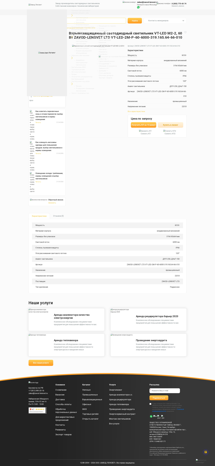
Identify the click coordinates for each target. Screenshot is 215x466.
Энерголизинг (115, 390)
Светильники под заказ (80, 81)
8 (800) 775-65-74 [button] (179, 4)
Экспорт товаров (105, 78)
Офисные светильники (80, 55)
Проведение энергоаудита (151, 340)
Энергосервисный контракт (122, 414)
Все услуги (114, 423)
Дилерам (102, 71)
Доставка (60, 399)
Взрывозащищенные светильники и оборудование (79, 32)
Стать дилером (105, 73)
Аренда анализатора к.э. (120, 394)
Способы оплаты (63, 404)
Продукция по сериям (107, 26)
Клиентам (103, 59)
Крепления (80, 22)
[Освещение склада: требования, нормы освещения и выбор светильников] (32, 182)
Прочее (79, 86)
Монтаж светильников (120, 419)
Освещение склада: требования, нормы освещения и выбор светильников (49, 176)
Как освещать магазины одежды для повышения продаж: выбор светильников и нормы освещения (48, 146)
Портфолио (103, 54)
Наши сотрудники (106, 38)
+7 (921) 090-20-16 (36, 391)
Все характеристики (136, 111)
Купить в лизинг (170, 125)
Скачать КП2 (170, 134)
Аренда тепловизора (66, 340)
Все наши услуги (41, 363)
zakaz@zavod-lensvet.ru (147, 2)
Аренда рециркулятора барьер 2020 (157, 316)
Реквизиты (103, 52)
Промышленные (90, 394)
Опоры (74, 74)
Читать (38, 122)
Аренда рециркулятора (120, 399)
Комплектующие (82, 25)
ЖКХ (84, 409)
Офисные (86, 404)
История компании (106, 33)
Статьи (101, 35)
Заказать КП (104, 68)
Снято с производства (80, 93)
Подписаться (159, 398)
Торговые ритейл (78, 70)
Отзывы (102, 47)
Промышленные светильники (82, 27)
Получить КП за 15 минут (144, 125)
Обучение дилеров (106, 75)
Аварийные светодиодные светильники (82, 62)
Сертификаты (104, 45)
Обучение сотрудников (108, 66)
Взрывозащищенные (92, 399)
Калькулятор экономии (128, 56)
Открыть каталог (90, 419)
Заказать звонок (178, 6)
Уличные (86, 390)
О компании (103, 31)
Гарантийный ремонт (107, 61)
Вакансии (102, 42)
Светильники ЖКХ (78, 67)
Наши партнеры (105, 40)
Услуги (101, 28)
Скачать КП (146, 134)
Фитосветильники (78, 72)
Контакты (102, 49)
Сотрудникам (104, 64)
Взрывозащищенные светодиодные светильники (84, 41)
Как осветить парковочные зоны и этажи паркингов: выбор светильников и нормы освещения (49, 115)
